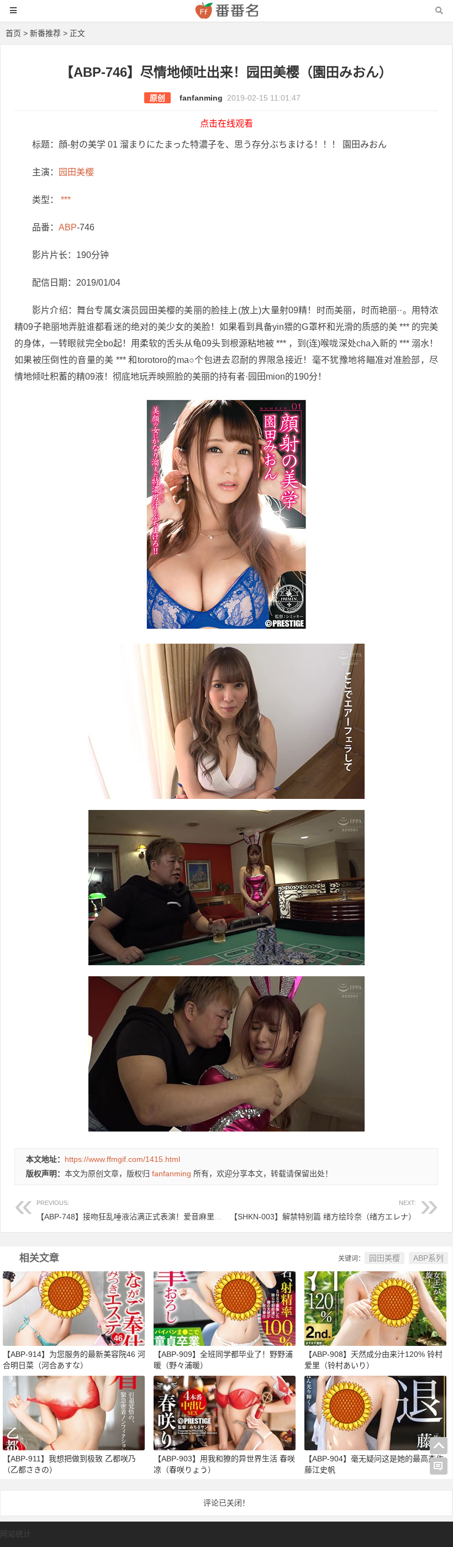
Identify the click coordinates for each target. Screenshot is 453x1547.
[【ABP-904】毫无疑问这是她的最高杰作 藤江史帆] (375, 1412)
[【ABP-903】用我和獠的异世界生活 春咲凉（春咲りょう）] (225, 1412)
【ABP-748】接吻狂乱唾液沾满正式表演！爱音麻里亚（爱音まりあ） (156, 1210)
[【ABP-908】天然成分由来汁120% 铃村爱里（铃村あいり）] (375, 1307)
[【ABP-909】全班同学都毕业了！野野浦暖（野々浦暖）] (225, 1307)
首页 (13, 33)
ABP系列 (428, 1258)
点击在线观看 (226, 123)
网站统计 (15, 1533)
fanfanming (201, 97)
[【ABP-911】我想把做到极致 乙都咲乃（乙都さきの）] (74, 1412)
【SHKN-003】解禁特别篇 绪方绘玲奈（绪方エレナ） (323, 1210)
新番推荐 (45, 33)
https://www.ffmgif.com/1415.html (122, 1159)
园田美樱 (76, 172)
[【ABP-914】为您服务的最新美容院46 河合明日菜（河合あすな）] (74, 1307)
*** (65, 199)
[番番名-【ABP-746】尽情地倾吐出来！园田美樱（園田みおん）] (226, 15)
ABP (68, 227)
